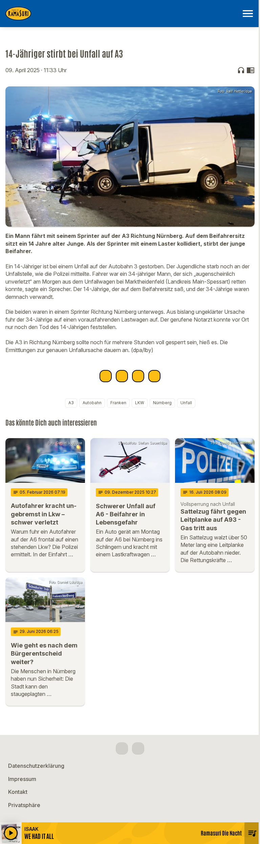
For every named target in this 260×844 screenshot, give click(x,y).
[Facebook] (121, 748)
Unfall (186, 402)
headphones (241, 70)
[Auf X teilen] (121, 376)
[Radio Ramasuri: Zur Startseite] (121, 13)
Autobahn (92, 402)
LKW (139, 402)
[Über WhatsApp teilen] (138, 376)
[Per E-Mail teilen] (154, 376)
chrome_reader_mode (250, 70)
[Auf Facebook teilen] (105, 376)
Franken (118, 402)
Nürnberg (162, 402)
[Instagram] (138, 748)
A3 (71, 402)
